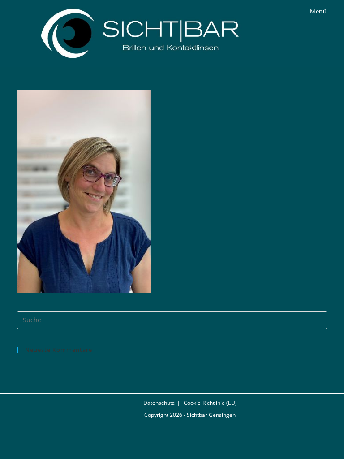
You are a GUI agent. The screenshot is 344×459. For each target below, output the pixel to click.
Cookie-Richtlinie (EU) (210, 403)
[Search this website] (172, 319)
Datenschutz (159, 403)
